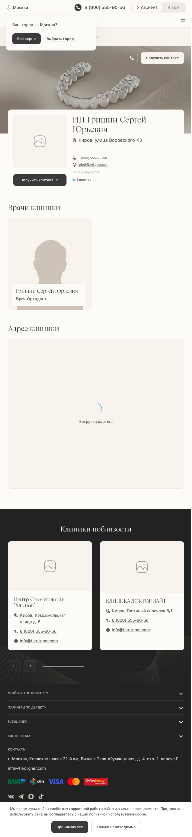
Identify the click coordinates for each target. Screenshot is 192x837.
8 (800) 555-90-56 (92, 158)
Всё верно (26, 39)
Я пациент (147, 7)
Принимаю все (69, 827)
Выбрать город (60, 39)
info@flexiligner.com (93, 164)
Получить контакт (162, 58)
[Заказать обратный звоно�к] (132, 58)
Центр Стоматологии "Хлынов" (39, 602)
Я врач (174, 7)
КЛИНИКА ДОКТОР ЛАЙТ (136, 601)
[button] (96, 693)
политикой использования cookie (117, 814)
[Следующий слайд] (30, 666)
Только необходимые (116, 827)
